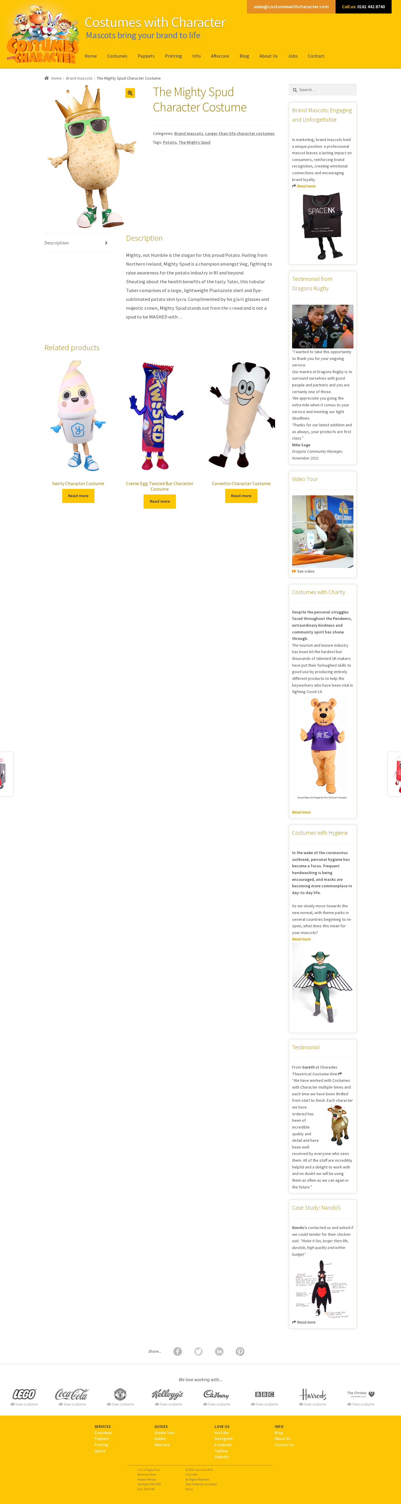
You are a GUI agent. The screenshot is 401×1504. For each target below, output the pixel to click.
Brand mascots (79, 78)
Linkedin (222, 1456)
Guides (160, 1438)
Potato (169, 142)
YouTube (222, 1432)
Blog (244, 56)
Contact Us (284, 1444)
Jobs (293, 56)
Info (196, 56)
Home (91, 56)
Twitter (221, 1450)
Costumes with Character (155, 22)
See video (305, 571)
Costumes (117, 56)
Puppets (146, 56)
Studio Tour (164, 1432)
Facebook (223, 1444)
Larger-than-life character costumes (240, 133)
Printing (173, 56)
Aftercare (220, 56)
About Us (269, 56)
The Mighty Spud (194, 142)
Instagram (223, 1438)
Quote (100, 1450)
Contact (316, 56)
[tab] (78, 243)
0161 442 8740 (363, 6)
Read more (78, 495)
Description (56, 243)
